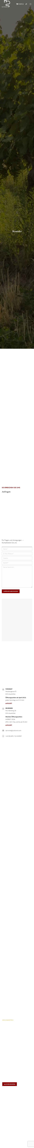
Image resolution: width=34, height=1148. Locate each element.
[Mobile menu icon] (30, 4)
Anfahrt (8, 703)
